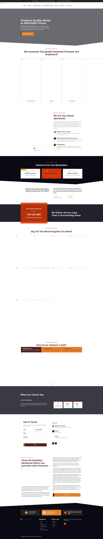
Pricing (56, 5)
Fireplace (72, 101)
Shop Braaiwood (37, 5)
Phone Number (38, 429)
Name (24, 429)
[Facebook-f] (65, 524)
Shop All (30, 5)
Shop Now (30, 177)
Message (25, 436)
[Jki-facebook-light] (53, 443)
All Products (31, 101)
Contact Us (69, 5)
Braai (51, 101)
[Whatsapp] (56, 443)
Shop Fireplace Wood (48, 5)
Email (24, 433)
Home (24, 5)
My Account (62, 5)
